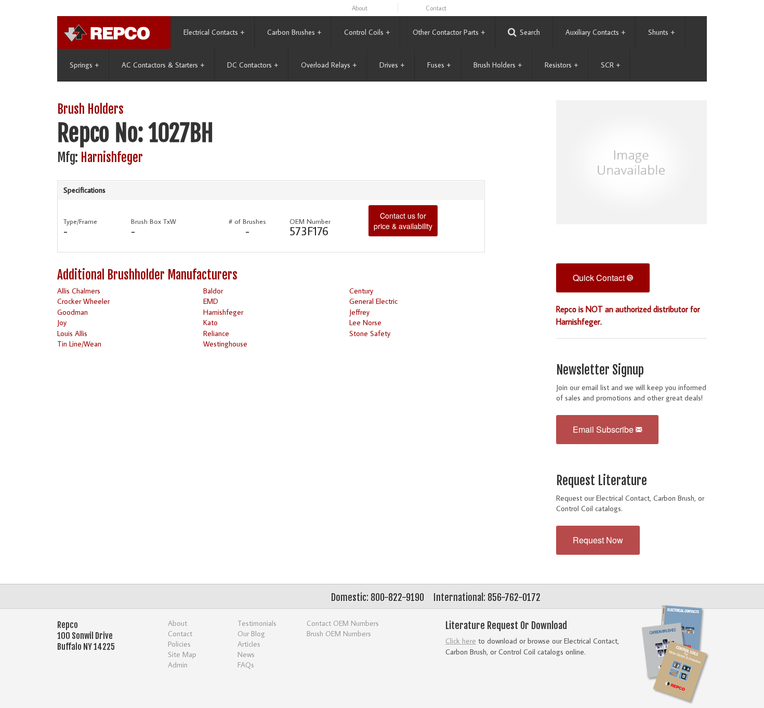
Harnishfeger (112, 157)
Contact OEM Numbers (343, 623)
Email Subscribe (604, 429)
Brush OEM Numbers (339, 633)
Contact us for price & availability (403, 220)
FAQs (246, 665)
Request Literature (601, 480)
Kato (210, 322)
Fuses (439, 65)
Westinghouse (225, 344)
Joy (62, 322)
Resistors (561, 65)
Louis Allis (72, 333)
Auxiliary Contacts (595, 32)
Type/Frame (80, 221)
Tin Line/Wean (79, 344)
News (246, 654)
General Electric (373, 301)
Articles (249, 644)
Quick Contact (600, 278)
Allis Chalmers (78, 291)
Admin (178, 665)
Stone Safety (369, 333)
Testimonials (257, 623)
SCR (610, 65)
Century (361, 291)
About (359, 8)
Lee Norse (365, 322)
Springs (84, 65)
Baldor (213, 291)
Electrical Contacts (213, 32)
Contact (436, 8)
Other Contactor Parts (449, 32)
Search (530, 32)
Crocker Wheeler (83, 301)
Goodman (72, 312)
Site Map (182, 654)
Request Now (598, 540)
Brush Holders (497, 65)
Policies (179, 644)
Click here (460, 641)
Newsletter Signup (600, 370)
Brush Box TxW (153, 221)
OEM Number (310, 221)
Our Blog (251, 633)
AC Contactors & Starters (163, 65)
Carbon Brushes (294, 32)
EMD (210, 301)
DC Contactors (252, 65)
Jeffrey (359, 312)
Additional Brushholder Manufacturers (147, 275)
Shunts (661, 32)
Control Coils (367, 32)
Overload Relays (329, 65)
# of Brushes (247, 221)
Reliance (216, 333)
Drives (391, 65)
